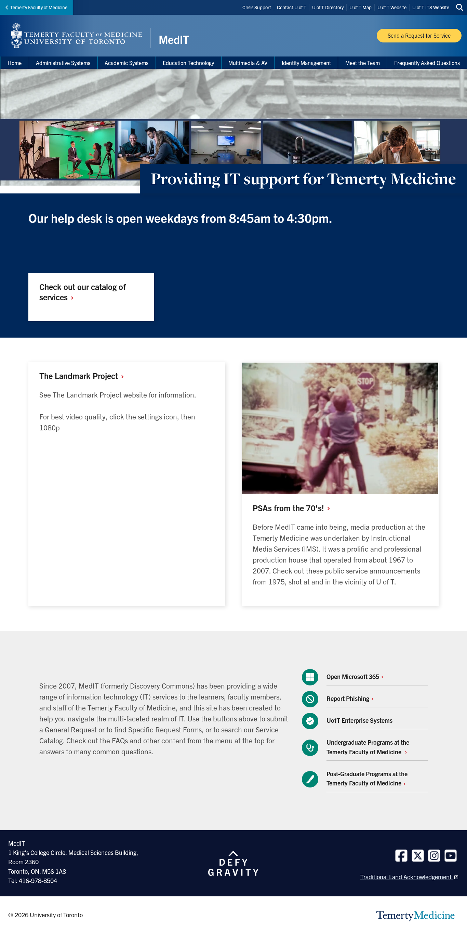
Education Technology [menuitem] (188, 62)
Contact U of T (291, 7)
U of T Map (360, 7)
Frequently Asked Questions (427, 62)
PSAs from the (289, 508)
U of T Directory (328, 7)
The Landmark (79, 375)
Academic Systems (126, 62)
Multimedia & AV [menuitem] (247, 62)
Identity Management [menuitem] (306, 62)
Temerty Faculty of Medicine (38, 7)
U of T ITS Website (430, 7)
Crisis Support (256, 7)
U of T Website (391, 7)
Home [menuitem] (15, 62)
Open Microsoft (353, 676)
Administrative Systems (63, 62)
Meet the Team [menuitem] (362, 62)
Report (348, 698)
